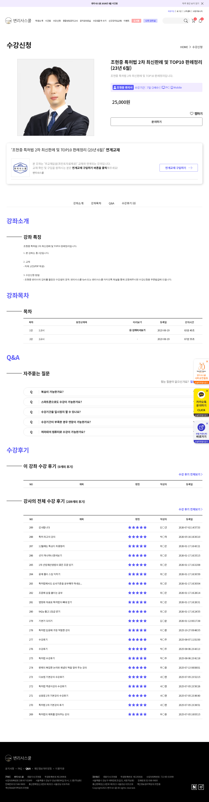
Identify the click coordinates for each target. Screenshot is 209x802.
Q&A (111, 203)
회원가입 (171, 11)
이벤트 (126, 20)
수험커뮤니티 (198, 11)
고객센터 (187, 11)
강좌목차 (96, 203)
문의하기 (156, 122)
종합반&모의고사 (70, 20)
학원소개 (39, 20)
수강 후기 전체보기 (190, 474)
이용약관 (59, 768)
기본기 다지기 (46, 621)
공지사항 (9, 768)
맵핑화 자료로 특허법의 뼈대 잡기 (55, 602)
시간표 (48, 20)
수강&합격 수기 (99, 20)
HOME (184, 46)
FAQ (20, 768)
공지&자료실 (85, 20)
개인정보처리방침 (43, 768)
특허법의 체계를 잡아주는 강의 (54, 714)
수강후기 (129, 203)
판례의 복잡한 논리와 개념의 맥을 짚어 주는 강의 (63, 667)
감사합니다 (44, 527)
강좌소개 (78, 203)
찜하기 (198, 113)
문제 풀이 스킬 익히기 (49, 574)
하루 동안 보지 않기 (190, 3)
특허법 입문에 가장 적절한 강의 (54, 630)
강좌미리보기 (139, 330)
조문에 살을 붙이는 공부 (51, 593)
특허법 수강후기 (47, 658)
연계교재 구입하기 (176, 168)
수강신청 (57, 20)
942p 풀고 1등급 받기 (49, 611)
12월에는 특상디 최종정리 (52, 546)
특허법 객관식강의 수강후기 (52, 686)
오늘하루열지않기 (201, 382)
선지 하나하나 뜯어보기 (50, 555)
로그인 (179, 11)
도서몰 (136, 20)
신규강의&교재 (115, 20)
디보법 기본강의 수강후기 (51, 677)
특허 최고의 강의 (47, 536)
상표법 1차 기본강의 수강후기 (53, 695)
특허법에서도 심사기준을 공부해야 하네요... (60, 583)
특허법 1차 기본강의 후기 (51, 705)
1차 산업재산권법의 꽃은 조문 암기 (56, 565)
